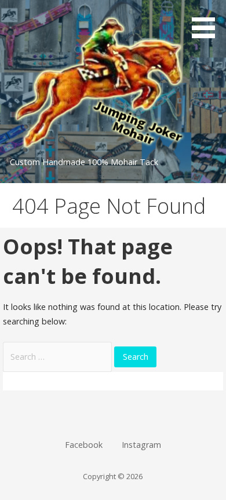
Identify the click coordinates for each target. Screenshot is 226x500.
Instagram (141, 444)
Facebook (84, 444)
